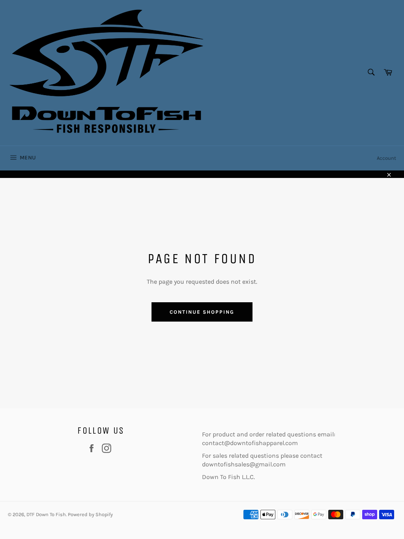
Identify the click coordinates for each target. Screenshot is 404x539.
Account (386, 158)
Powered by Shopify (90, 514)
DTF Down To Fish (46, 514)
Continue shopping (202, 312)
